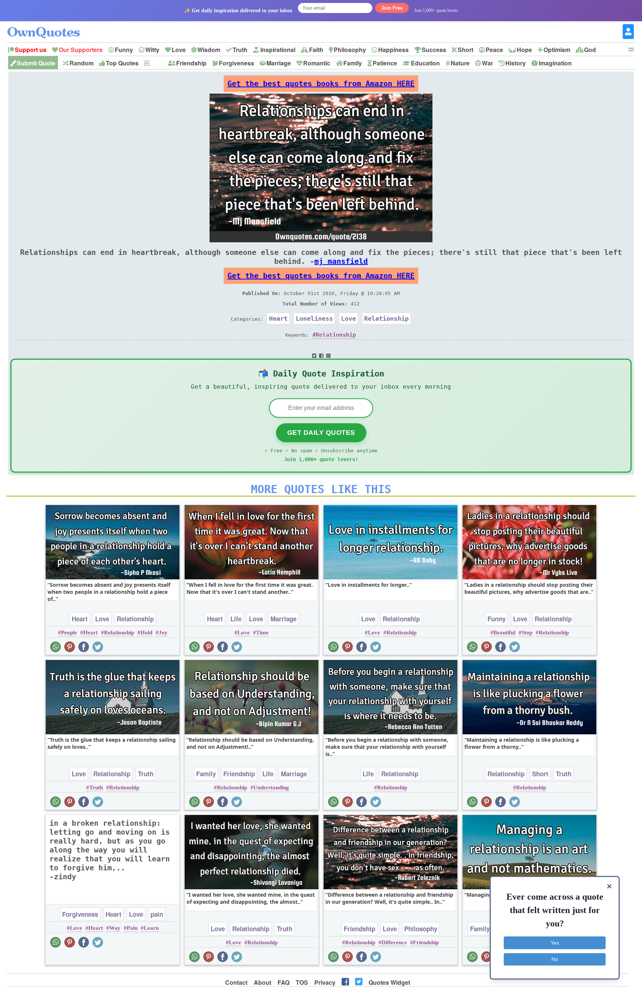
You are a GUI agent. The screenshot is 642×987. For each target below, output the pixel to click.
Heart (278, 318)
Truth (240, 49)
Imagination (555, 63)
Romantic (316, 63)
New (156, 63)
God (590, 49)
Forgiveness (236, 63)
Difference (394, 942)
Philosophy (350, 49)
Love (179, 49)
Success (434, 49)
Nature (460, 63)
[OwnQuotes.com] (48, 26)
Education (425, 63)
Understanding (271, 787)
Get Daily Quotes (321, 432)
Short (465, 49)
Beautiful (504, 632)
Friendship (191, 63)
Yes (555, 943)
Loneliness (314, 318)
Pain (132, 928)
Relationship (386, 318)
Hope (524, 49)
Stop (527, 632)
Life (235, 618)
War (487, 63)
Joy (163, 632)
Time (262, 632)
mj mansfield (341, 261)
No (554, 959)
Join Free (392, 8)
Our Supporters (81, 49)
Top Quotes (122, 63)
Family (352, 63)
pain (156, 914)
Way (114, 928)
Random (81, 63)
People (69, 632)
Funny (124, 49)
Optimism (557, 49)
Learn (151, 928)
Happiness (393, 49)
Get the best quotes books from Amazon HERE (321, 83)
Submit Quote (36, 63)
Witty (152, 49)
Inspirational (277, 49)
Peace (494, 49)
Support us (30, 49)
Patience (385, 63)
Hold (146, 632)
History (515, 63)
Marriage (278, 63)
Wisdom (208, 49)
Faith (316, 49)
